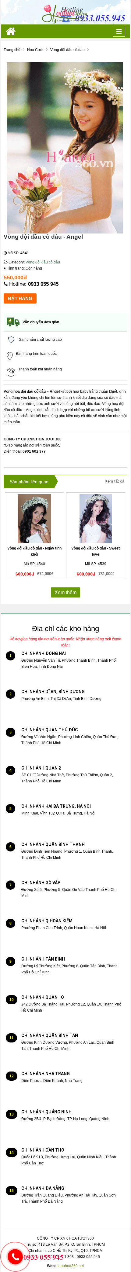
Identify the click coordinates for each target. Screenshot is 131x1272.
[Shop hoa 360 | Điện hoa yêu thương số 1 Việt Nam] (65, 12)
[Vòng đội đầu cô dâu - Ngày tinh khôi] (34, 518)
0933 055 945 (43, 284)
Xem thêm (65, 592)
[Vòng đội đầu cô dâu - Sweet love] (96, 518)
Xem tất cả (114, 481)
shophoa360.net (70, 1266)
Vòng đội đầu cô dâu (43, 262)
